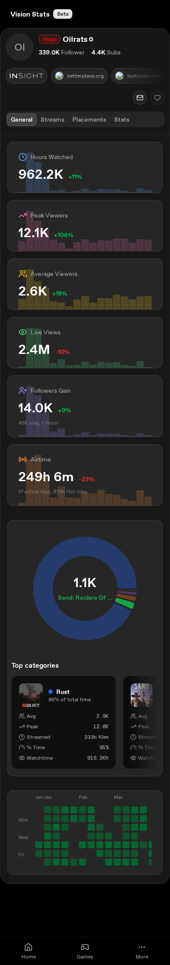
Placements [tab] (89, 119)
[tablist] (85, 119)
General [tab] (22, 119)
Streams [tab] (53, 119)
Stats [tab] (121, 119)
